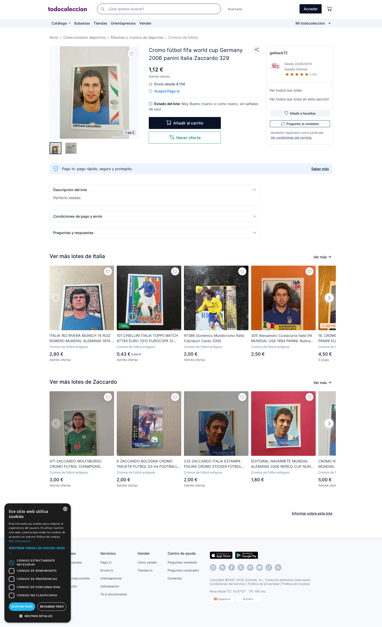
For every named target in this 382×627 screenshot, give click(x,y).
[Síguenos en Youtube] (259, 567)
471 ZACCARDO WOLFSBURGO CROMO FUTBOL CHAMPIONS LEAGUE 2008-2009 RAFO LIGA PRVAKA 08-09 (76, 464)
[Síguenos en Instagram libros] (222, 567)
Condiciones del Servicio (227, 584)
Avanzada (235, 9)
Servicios (108, 553)
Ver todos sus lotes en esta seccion (299, 99)
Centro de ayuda (182, 553)
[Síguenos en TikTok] (268, 567)
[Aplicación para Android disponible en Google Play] (246, 555)
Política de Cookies (296, 584)
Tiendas (100, 23)
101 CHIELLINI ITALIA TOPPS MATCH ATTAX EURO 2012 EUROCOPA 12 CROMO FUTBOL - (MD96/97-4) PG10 (148, 338)
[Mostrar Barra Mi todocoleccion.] (329, 23)
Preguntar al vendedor (302, 124)
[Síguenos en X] (241, 567)
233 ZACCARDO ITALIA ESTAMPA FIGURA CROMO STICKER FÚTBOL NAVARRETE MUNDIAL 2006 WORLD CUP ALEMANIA (215, 464)
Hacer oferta (188, 137)
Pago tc (106, 562)
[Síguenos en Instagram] (213, 567)
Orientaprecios (123, 23)
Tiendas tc (145, 570)
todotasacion (109, 586)
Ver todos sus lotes (285, 90)
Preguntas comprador (183, 570)
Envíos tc (106, 570)
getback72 (279, 53)
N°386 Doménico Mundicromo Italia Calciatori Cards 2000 (214, 338)
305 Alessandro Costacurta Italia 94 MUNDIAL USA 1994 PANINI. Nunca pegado (281, 338)
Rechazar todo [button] (52, 606)
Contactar (175, 578)
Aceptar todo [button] (22, 606)
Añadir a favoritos (303, 113)
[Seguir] (132, 54)
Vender (145, 23)
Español (223, 599)
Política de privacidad (263, 584)
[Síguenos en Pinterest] (250, 567)
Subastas (82, 23)
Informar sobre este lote (312, 513)
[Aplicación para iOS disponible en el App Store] (221, 555)
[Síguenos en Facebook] (231, 567)
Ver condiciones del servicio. (291, 137)
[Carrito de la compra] (329, 9)
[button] (154, 189)
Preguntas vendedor (182, 562)
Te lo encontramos (113, 594)
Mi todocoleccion (310, 23)
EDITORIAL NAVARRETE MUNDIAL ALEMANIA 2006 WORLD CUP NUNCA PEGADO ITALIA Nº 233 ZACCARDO (283, 464)
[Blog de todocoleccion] (278, 567)
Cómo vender (147, 562)
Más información (20, 541)
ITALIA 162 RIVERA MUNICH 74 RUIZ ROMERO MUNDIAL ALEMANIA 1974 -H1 (81, 338)
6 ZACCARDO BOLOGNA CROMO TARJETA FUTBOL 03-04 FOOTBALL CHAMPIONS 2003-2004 (147, 464)
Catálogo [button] (60, 23)
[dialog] (37, 563)
